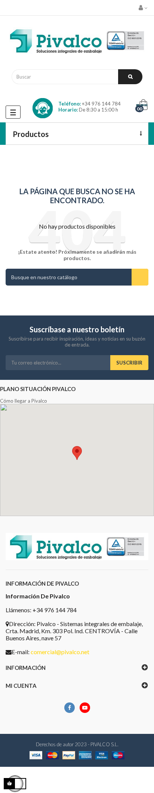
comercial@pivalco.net (60, 651)
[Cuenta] (143, 7)
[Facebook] (69, 707)
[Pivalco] (77, 42)
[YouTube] (85, 707)
